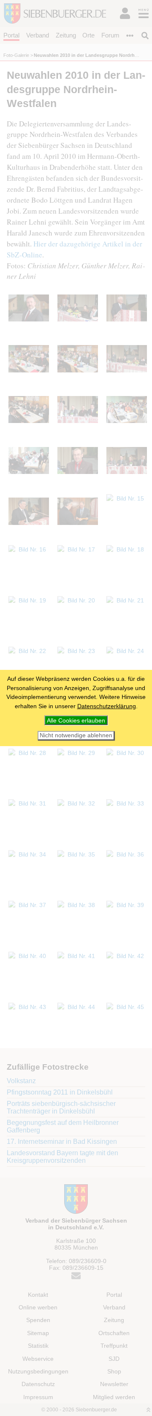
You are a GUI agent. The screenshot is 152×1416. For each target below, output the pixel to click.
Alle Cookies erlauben (76, 720)
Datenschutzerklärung (106, 706)
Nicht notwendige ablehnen (76, 735)
